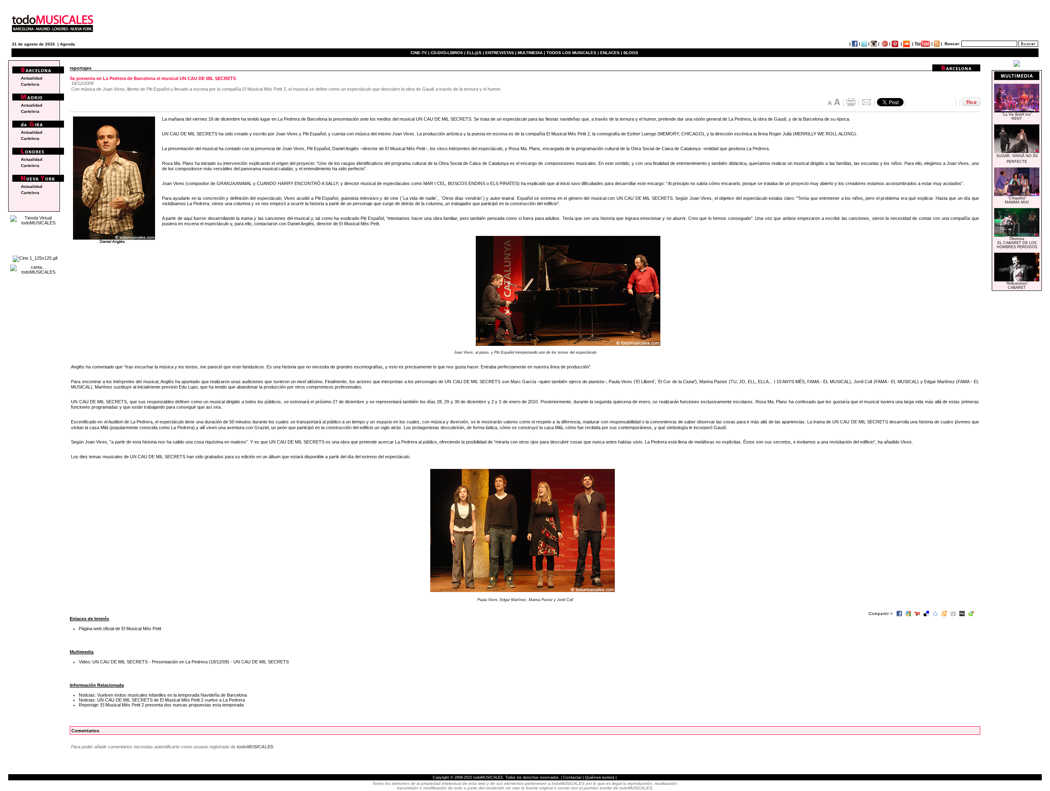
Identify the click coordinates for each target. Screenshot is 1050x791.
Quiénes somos (599, 777)
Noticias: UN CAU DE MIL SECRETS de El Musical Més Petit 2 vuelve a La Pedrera (162, 699)
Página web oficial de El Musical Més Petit (120, 628)
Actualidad (31, 78)
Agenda (67, 44)
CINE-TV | (421, 52)
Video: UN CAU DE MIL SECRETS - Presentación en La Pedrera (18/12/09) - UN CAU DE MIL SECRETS (184, 661)
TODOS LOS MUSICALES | (572, 52)
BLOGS (630, 52)
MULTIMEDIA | (531, 52)
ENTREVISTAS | (500, 52)
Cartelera (30, 84)
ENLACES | (611, 52)
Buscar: (952, 43)
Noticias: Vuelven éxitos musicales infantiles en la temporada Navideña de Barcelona (163, 695)
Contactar (572, 777)
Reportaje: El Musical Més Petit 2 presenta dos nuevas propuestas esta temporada (161, 704)
